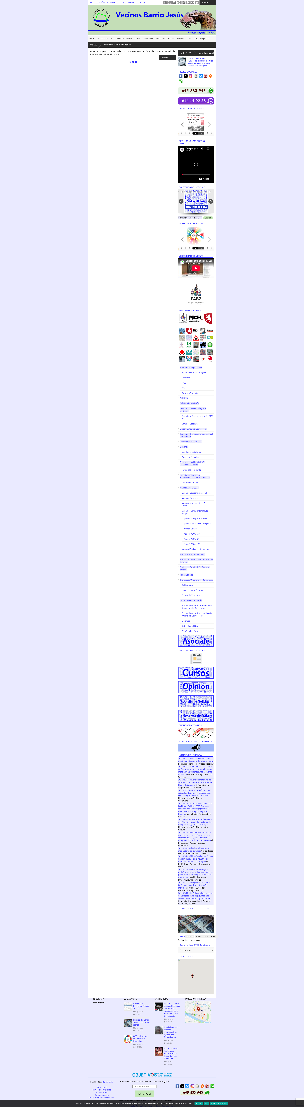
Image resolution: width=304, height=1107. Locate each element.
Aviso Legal (102, 1087)
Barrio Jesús (107, 1082)
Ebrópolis (186, 377)
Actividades (148, 39)
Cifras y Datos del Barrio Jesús (193, 429)
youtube (192, 2)
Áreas (137, 39)
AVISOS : (93, 44)
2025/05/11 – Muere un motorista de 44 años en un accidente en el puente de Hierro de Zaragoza (196, 782)
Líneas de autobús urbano (193, 590)
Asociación (103, 39)
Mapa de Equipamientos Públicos (196, 493)
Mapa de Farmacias (190, 498)
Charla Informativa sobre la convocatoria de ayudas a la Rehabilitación (172, 1032)
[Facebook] (180, 76)
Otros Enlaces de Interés (191, 600)
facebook (165, 2)
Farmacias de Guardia (191, 470)
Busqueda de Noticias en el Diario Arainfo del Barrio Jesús (197, 614)
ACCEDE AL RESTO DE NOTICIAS (196, 908)
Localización (97, 2)
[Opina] (196, 687)
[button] (192, 976)
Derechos (160, 39)
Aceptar (199, 1103)
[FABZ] (196, 293)
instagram (174, 2)
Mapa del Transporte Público (194, 518)
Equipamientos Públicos (191, 441)
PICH (184, 388)
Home (133, 62)
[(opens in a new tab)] (159, 1051)
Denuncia (184, 447)
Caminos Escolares (190, 423)
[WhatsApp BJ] (180, 82)
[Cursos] (196, 673)
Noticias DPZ (186, 53)
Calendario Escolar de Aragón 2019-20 (141, 1006)
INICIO (92, 39)
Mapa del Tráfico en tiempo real (196, 549)
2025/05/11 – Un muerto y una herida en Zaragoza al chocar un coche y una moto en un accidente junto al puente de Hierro (195, 770)
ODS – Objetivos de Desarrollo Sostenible (140, 1038)
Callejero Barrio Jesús (189, 403)
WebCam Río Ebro (190, 631)
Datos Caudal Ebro (190, 626)
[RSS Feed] (210, 76)
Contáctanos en (102, 1095)
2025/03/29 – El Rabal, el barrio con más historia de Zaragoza (193, 849)
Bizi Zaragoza (187, 585)
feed (188, 2)
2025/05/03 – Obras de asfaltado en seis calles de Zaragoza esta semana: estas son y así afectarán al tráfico (194, 793)
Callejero (184, 398)
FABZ (123, 2)
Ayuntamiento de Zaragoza (194, 372)
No (206, 1103)
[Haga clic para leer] (182, 61)
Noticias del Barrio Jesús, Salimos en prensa (141, 1022)
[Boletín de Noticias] (196, 701)
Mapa (131, 2)
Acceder (140, 2)
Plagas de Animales (190, 457)
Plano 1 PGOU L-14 (191, 534)
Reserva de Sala (184, 39)
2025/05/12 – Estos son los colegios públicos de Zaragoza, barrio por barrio (196, 760)
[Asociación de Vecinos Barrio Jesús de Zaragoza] (152, 33)
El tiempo (186, 621)
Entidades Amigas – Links (191, 367)
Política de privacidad (219, 1103)
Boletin (183, 2)
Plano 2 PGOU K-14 (191, 539)
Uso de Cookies (101, 1092)
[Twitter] (185, 76)
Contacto (112, 2)
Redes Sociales (186, 575)
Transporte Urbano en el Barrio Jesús (196, 580)
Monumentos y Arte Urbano (192, 554)
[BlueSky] (200, 76)
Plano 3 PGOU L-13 (191, 544)
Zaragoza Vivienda (190, 393)
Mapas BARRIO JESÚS (189, 487)
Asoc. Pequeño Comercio (121, 39)
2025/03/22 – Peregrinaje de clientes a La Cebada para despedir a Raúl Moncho (195, 885)
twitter (169, 2)
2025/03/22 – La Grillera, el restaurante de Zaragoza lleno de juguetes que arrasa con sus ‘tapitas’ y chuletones (195, 896)
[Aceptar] (301, 1103)
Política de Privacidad (101, 1089)
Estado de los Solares (191, 452)
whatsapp (179, 2)
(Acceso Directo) (190, 528)
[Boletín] (195, 76)
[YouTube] (205, 76)
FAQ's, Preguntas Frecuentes (101, 1097)
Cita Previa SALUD (190, 482)
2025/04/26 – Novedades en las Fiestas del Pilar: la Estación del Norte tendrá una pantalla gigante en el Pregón (195, 822)
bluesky (197, 2)
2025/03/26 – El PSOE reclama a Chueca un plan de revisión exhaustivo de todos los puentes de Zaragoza (195, 859)
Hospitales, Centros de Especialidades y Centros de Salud (195, 476)
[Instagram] (190, 76)
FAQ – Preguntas (202, 39)
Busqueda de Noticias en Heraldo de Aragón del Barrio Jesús (197, 606)
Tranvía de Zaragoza (191, 595)
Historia (171, 39)
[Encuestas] (196, 732)
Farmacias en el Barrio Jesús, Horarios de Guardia (192, 463)
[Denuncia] (196, 747)
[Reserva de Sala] (196, 716)
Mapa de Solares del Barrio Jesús (196, 523)
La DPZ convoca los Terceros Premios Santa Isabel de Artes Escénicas (171, 1053)
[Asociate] (196, 641)
